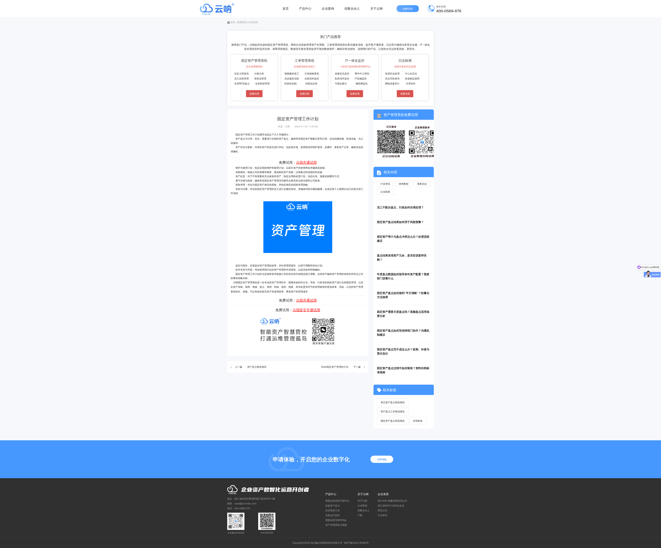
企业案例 (328, 8)
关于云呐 (376, 8)
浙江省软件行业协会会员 (391, 505)
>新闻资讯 (241, 22)
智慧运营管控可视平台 (337, 500)
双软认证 (382, 510)
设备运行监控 (332, 515)
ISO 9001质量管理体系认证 (392, 500)
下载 (360, 515)
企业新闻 (385, 191)
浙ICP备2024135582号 (356, 542)
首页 (285, 8)
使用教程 (403, 183)
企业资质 (383, 494)
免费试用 (407, 8)
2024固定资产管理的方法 (334, 366)
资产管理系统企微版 (336, 524)
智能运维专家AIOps (336, 520)
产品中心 (305, 8)
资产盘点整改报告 (256, 366)
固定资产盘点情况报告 (393, 420)
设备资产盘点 (332, 505)
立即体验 (382, 459)
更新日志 (422, 183)
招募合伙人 (352, 8)
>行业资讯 (252, 22)
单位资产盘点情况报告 (393, 402)
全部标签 (418, 420)
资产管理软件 (279, 282)
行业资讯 (385, 183)
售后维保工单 (332, 510)
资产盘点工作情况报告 (393, 411)
